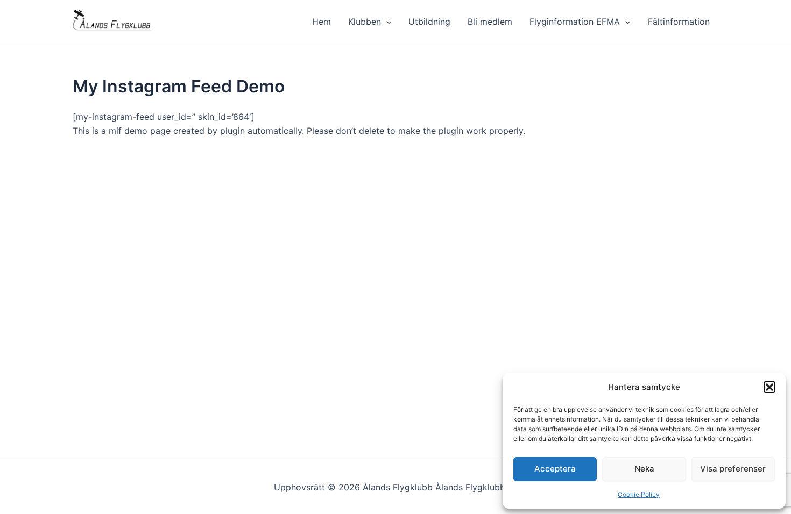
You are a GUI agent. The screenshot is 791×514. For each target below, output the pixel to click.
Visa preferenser (733, 468)
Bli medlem (490, 21)
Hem (321, 21)
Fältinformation (679, 21)
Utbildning (429, 21)
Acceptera (555, 468)
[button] (769, 387)
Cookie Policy (639, 494)
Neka (644, 468)
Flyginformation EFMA (574, 21)
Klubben (364, 21)
